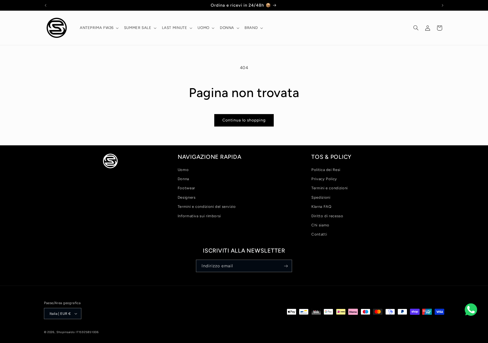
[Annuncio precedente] (45, 5)
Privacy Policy (324, 179)
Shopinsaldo (65, 332)
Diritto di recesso (327, 216)
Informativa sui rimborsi (199, 216)
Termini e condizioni (329, 188)
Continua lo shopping (244, 120)
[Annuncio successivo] (442, 5)
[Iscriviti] (286, 266)
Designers (187, 197)
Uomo (183, 169)
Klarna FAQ (321, 206)
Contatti (319, 234)
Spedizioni (320, 197)
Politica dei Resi (325, 169)
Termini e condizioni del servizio (207, 206)
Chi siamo (320, 225)
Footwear (186, 188)
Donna (183, 179)
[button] (99, 28)
